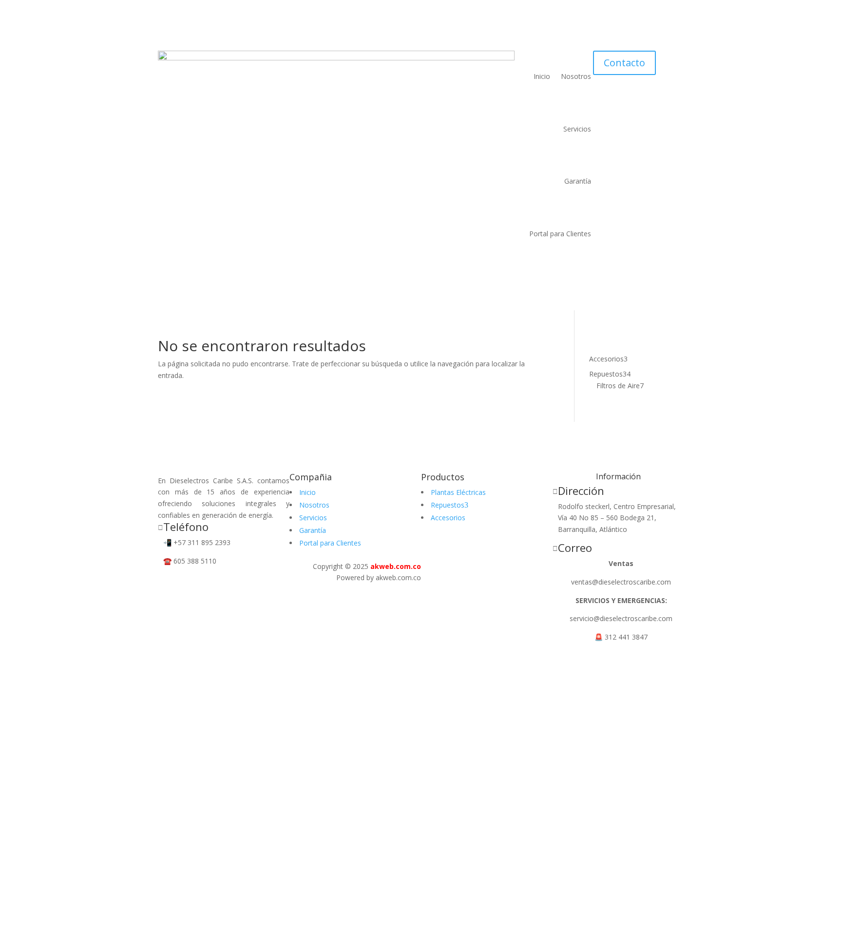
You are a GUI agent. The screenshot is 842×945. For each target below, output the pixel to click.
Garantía (577, 181)
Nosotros (576, 76)
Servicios (577, 128)
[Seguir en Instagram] (185, 581)
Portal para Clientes (560, 233)
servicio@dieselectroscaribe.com (621, 618)
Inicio (542, 76)
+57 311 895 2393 (201, 542)
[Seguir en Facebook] (165, 581)
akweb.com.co (395, 566)
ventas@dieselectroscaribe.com (621, 581)
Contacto (624, 62)
